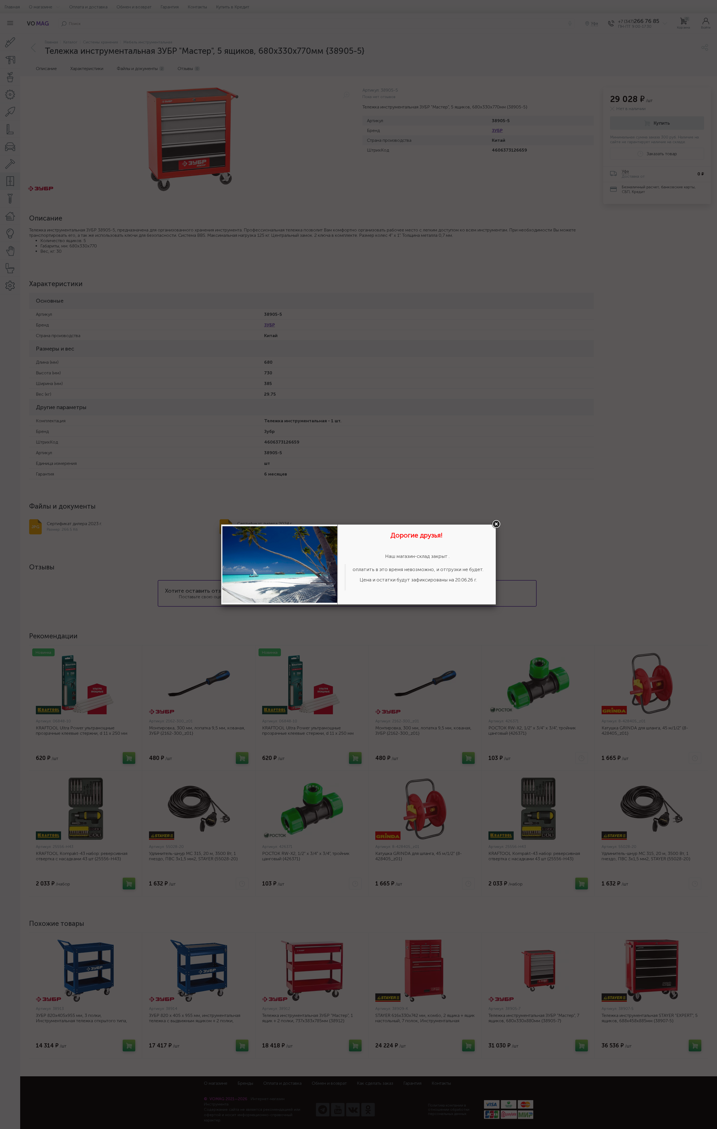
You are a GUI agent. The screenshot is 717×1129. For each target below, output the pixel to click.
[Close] (496, 524)
